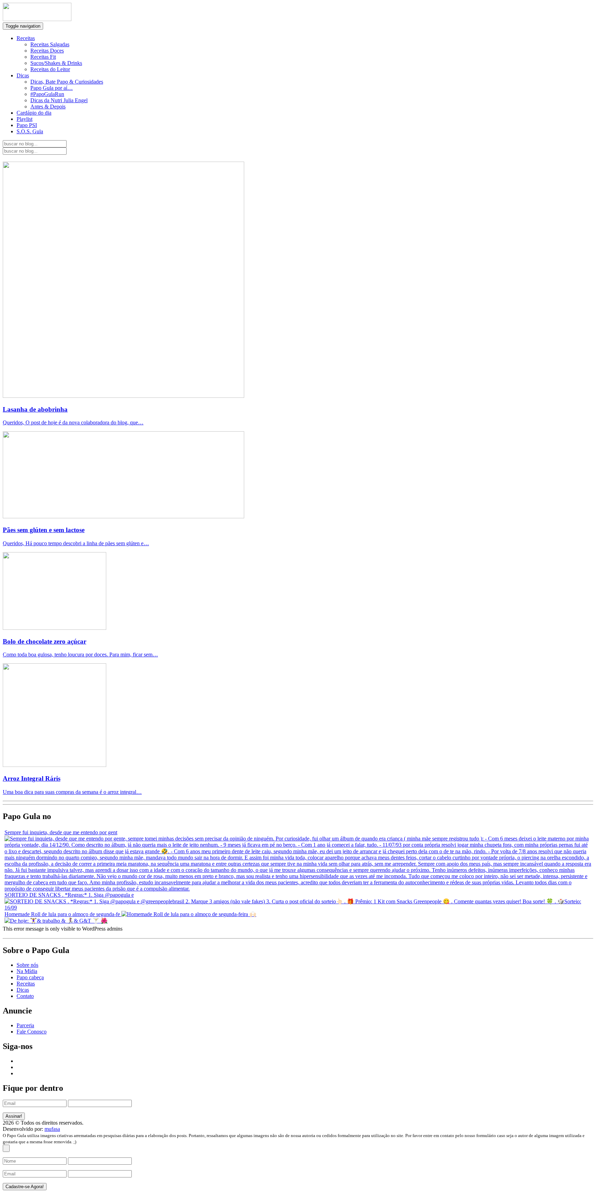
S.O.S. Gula (30, 131)
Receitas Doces (47, 51)
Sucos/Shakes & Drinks (56, 63)
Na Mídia (27, 971)
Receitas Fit (43, 57)
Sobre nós (27, 965)
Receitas (26, 38)
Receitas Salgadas (49, 44)
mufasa (52, 1129)
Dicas (23, 75)
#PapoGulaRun (47, 94)
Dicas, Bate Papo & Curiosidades (66, 82)
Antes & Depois (48, 106)
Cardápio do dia (34, 113)
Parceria (25, 1025)
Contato (25, 996)
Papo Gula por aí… (51, 88)
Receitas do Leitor (50, 69)
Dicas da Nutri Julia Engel (59, 100)
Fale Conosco (32, 1032)
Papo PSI (27, 125)
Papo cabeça (30, 977)
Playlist (24, 119)
